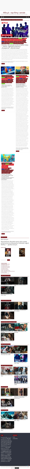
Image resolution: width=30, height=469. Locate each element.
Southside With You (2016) (19, 126)
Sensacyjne (25, 42)
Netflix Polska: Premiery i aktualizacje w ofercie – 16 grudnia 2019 (6, 86)
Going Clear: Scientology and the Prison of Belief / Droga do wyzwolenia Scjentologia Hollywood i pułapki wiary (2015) (22, 102)
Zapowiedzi (19, 43)
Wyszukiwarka (15, 43)
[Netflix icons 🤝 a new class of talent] (7, 392)
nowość (11, 97)
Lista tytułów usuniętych (4, 268)
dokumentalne (11, 38)
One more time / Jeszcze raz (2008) (7, 211)
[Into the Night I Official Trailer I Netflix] (20, 370)
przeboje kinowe (6, 42)
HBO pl (6, 447)
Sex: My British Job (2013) (23, 123)
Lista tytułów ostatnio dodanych (5, 267)
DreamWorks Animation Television (9, 76)
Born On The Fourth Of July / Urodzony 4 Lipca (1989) (12, 50)
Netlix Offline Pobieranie (16, 40)
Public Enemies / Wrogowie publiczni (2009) (8, 98)
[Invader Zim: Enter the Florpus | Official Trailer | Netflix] (20, 358)
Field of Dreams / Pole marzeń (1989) (21, 51)
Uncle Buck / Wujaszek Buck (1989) (19, 58)
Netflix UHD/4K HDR (4, 40)
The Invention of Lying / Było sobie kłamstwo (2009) (13, 57)
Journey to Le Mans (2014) (19, 113)
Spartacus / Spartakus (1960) (9, 56)
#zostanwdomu (3, 437)
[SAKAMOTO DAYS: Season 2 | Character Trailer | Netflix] (7, 402)
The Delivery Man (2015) (23, 131)
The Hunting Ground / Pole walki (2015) (5, 219)
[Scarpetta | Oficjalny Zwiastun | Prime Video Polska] (20, 327)
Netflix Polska (19, 39)
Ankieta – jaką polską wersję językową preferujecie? (8, 271)
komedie (23, 38)
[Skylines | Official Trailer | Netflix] (20, 349)
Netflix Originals (5, 454)
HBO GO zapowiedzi (4, 444)
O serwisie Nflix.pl (15, 438)
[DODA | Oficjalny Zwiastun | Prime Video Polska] (7, 336)
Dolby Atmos (19, 50)
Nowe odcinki (24, 40)
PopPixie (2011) (24, 122)
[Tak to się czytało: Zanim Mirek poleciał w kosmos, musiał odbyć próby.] (7, 281)
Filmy (17, 38)
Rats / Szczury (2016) (3, 99)
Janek (6, 49)
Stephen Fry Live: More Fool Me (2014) (22, 128)
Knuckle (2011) (19, 114)
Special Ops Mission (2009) (25, 126)
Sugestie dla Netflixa (4, 263)
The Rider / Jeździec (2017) (8, 58)
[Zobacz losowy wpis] (28, 17)
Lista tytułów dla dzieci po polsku (5, 266)
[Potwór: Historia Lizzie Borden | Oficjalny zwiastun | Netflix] (7, 290)
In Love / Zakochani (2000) (20, 107)
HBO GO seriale (8, 443)
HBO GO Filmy (4, 439)
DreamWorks (3, 76)
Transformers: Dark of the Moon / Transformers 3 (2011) (7, 225)
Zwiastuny (22, 43)
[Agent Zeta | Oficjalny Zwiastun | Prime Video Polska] (7, 327)
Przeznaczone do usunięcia (12, 42)
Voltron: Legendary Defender (7, 59)
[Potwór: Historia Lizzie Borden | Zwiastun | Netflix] (20, 281)
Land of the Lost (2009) (18, 52)
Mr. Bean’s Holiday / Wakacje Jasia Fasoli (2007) (10, 53)
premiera (22, 54)
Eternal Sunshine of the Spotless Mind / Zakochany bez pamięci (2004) (9, 51)
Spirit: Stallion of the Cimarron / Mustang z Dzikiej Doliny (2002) (20, 56)
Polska (8, 41)
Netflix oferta (25, 53)
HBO (8, 438)
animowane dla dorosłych (19, 75)
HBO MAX (6, 445)
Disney (9, 437)
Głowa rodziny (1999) (18, 105)
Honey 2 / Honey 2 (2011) (12, 52)
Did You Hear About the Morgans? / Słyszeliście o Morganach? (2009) (7, 190)
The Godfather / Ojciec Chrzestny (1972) (9, 218)
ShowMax (6, 461)
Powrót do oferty (23, 41)
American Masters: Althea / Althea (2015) (5, 184)
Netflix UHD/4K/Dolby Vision (10, 40)
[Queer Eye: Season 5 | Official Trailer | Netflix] (7, 370)
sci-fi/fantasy (17, 42)
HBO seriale (5, 448)
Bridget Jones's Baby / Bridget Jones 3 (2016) (22, 95)
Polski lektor (15, 41)
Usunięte (8, 82)
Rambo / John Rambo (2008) (8, 212)
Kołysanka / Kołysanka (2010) (19, 115)
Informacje (20, 38)
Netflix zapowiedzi (15, 54)
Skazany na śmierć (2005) (25, 125)
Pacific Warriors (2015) (20, 122)
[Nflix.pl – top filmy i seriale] (2, 17)
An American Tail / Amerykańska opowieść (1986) (18, 49)
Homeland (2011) (23, 105)
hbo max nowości (9, 445)
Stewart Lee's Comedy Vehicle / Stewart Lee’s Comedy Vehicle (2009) (22, 129)
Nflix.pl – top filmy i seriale (14, 12)
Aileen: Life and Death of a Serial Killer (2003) (8, 183)
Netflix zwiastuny (19, 54)
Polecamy (6, 41)
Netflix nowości (22, 53)
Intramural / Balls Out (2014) (19, 108)
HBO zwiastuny (6, 449)
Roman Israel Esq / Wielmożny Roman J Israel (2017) (15, 55)
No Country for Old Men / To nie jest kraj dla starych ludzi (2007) (7, 210)
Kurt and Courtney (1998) (25, 115)
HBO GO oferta (7, 441)
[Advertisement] (15, 5)
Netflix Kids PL (8, 39)
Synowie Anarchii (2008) (20, 130)
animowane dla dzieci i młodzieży (5, 38)
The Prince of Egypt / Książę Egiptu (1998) (7, 221)
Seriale (2, 43)
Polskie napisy (19, 41)
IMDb (1, 451)
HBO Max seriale (3, 446)
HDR (10, 449)
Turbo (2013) (12, 58)
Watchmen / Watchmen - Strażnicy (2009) (7, 228)
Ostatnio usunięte (3, 247)
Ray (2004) (9, 55)
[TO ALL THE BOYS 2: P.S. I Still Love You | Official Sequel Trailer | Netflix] (7, 349)
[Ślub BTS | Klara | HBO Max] (7, 315)
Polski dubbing (11, 41)
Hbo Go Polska (7, 442)
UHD (14, 58)
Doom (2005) (25, 50)
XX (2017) (11, 59)
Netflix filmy (18, 53)
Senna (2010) (4, 56)
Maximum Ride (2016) (18, 116)
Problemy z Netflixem (4, 272)
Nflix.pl (21, 40)
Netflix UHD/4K (23, 39)
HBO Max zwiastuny (3, 447)
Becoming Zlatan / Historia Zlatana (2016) (8, 185)
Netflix (25, 38)
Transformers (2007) (9, 224)
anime (7, 437)
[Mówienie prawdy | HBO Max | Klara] (7, 306)
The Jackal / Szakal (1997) (22, 57)
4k (12, 49)
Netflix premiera (25, 119)
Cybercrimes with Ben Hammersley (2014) (20, 98)
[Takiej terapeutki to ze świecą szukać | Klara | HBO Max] (20, 306)
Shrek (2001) (5, 214)
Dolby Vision (22, 50)
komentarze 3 (9, 49)
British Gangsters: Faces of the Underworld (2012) (21, 96)
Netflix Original (12, 39)
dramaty (15, 38)
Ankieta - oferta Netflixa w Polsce (5, 270)
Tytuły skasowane (4, 82)
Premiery (3, 42)
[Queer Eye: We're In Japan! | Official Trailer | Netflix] (20, 379)
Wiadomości (11, 43)
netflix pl (19, 119)
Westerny (8, 43)
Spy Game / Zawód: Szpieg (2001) (8, 102)
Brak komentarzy (10, 180)
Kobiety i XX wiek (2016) (23, 114)
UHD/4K (5, 43)
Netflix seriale (10, 54)
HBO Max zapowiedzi (8, 446)
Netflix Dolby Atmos (4, 39)
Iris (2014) (23, 108)
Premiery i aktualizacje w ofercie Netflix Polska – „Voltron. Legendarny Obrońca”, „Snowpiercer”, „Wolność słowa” (14, 46)
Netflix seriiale (17, 120)
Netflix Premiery (7, 54)
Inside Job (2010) (25, 107)
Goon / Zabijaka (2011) (23, 103)
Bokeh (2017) (4, 50)
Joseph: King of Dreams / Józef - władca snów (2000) (21, 112)
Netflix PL (16, 39)
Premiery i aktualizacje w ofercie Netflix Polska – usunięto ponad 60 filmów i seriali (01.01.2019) (21, 85)
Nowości (3, 41)
